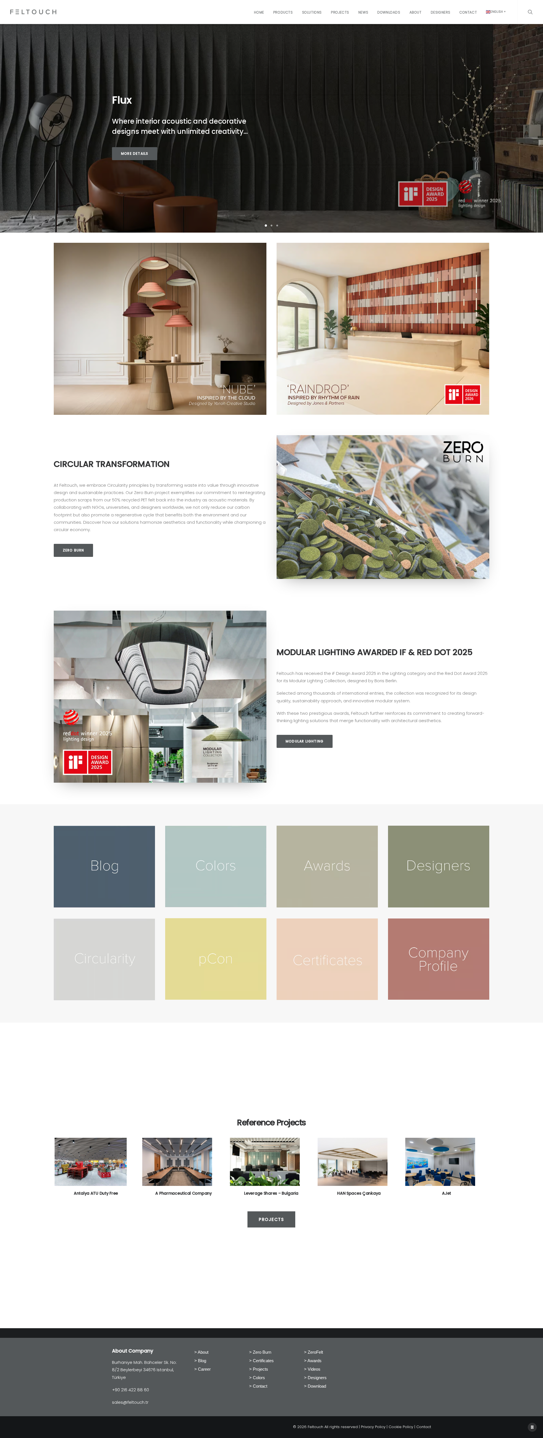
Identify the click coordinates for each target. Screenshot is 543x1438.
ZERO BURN (73, 550)
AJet (273, 1193)
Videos (314, 1369)
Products (283, 12)
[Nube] (160, 329)
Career (204, 1369)
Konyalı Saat (449, 1193)
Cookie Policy (401, 1427)
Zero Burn (262, 1352)
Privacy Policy (373, 1427)
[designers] (438, 905)
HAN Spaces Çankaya (186, 1193)
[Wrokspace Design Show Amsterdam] (383, 329)
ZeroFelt (315, 1352)
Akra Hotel (361, 1193)
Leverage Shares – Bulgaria (98, 1193)
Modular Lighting (305, 741)
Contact (468, 12)
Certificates (263, 1360)
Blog (202, 1360)
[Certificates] (327, 998)
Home (259, 12)
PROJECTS (271, 1219)
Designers (441, 12)
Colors (259, 1377)
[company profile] (438, 998)
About (416, 12)
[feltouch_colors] (215, 905)
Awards (314, 1360)
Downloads (388, 12)
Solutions (312, 12)
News (363, 12)
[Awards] (327, 905)
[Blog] (104, 905)
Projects (340, 12)
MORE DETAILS (134, 153)
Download (317, 1386)
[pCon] (215, 998)
